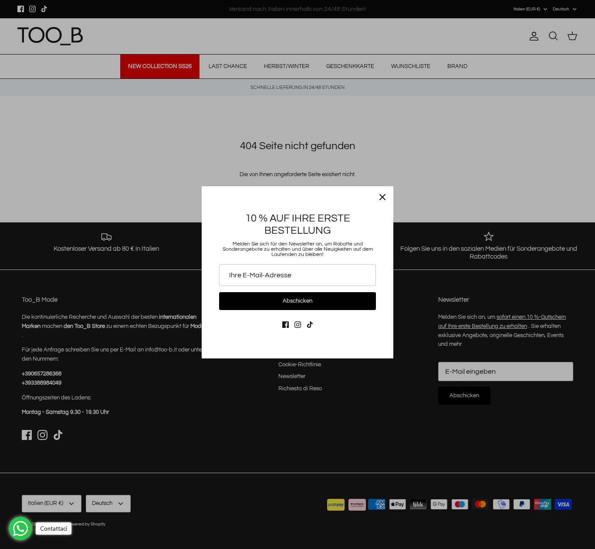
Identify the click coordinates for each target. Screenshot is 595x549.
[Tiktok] (310, 324)
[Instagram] (297, 324)
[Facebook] (285, 324)
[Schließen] (382, 197)
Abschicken (297, 301)
